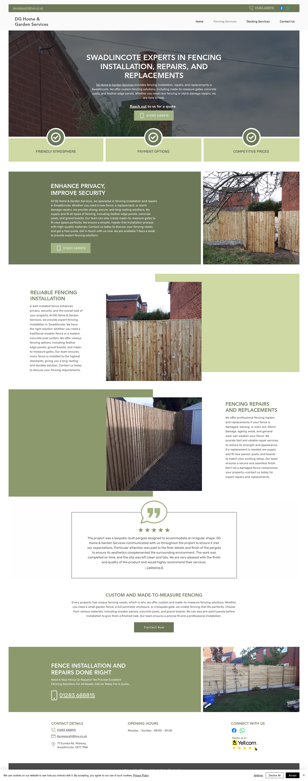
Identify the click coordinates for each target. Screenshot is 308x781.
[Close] (304, 775)
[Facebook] (281, 8)
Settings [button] (258, 775)
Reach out (138, 106)
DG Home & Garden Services (115, 85)
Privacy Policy (141, 775)
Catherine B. (155, 567)
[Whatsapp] (288, 8)
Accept (292, 775)
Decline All (275, 775)
